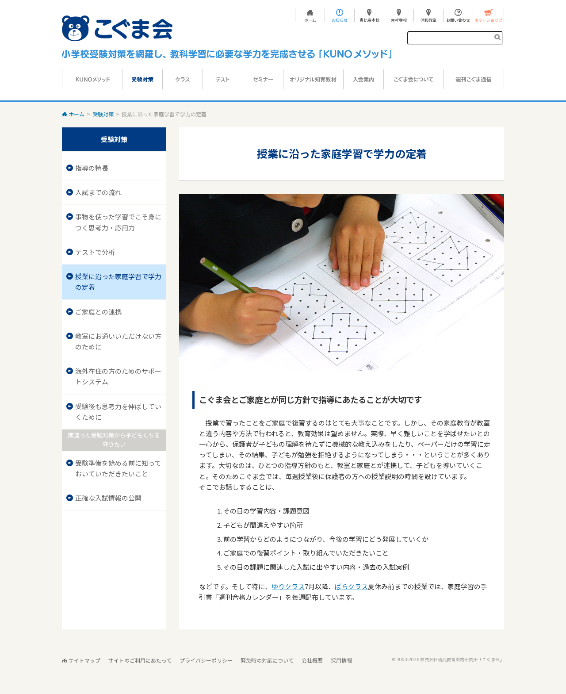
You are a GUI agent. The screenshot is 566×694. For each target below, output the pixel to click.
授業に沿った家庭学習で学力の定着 (118, 281)
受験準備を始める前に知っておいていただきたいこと (118, 468)
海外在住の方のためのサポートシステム (118, 376)
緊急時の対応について (267, 660)
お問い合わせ (458, 19)
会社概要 (312, 660)
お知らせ (340, 19)
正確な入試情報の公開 (108, 497)
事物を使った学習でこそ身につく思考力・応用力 (118, 222)
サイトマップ (83, 660)
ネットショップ (488, 19)
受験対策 (103, 114)
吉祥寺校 (399, 19)
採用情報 (341, 660)
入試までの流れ (98, 192)
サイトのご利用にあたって (140, 660)
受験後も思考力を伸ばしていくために (118, 412)
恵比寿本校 (369, 19)
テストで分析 (95, 252)
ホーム (310, 19)
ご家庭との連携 (98, 311)
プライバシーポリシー (206, 660)
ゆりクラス (288, 586)
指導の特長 (91, 168)
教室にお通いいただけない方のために (118, 341)
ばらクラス (351, 586)
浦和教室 (428, 19)
